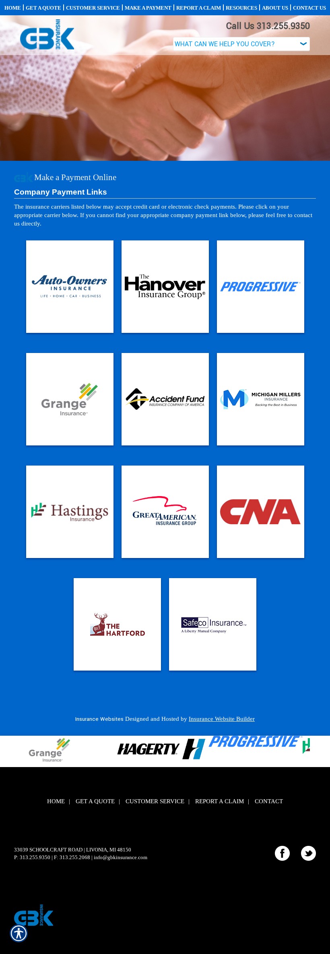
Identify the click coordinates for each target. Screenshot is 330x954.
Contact (269, 801)
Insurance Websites (99, 719)
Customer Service (155, 801)
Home (56, 801)
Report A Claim (219, 801)
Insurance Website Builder (222, 719)
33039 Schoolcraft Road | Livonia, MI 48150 (72, 850)
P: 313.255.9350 (32, 857)
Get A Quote (95, 801)
